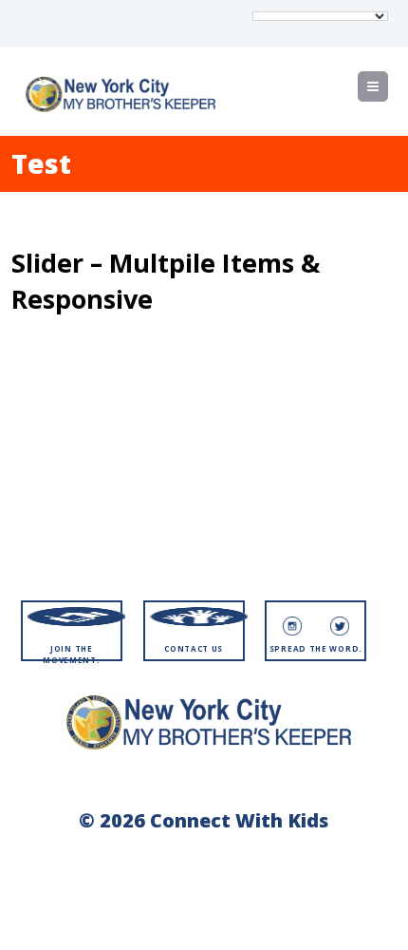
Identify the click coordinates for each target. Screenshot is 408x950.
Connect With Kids (239, 820)
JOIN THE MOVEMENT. (71, 654)
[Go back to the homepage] (120, 94)
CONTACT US (193, 648)
